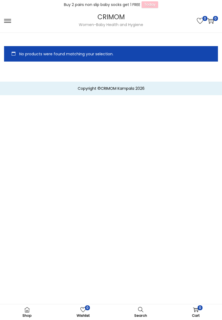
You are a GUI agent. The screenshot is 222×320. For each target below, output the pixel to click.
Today (149, 4)
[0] (200, 21)
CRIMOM (111, 16)
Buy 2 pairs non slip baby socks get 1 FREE (102, 4)
